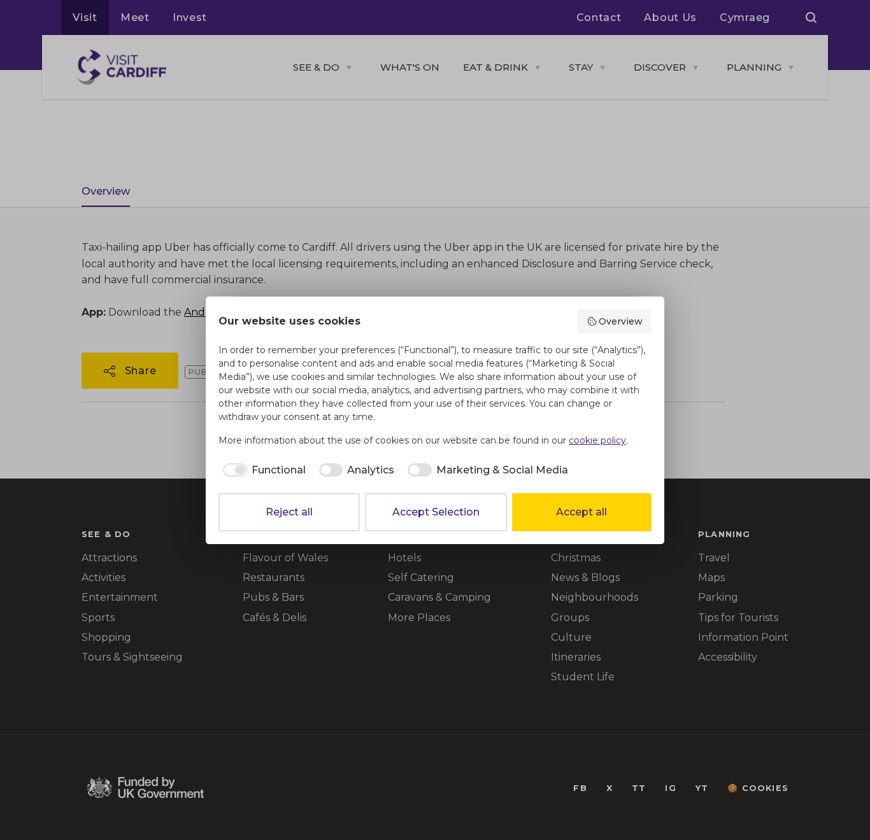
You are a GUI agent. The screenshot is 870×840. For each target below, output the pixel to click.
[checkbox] (262, 470)
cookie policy (597, 440)
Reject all (289, 512)
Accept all (581, 512)
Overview (621, 321)
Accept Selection (436, 512)
